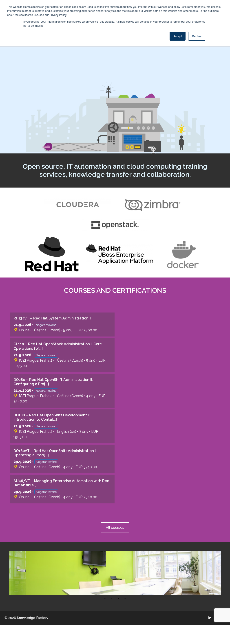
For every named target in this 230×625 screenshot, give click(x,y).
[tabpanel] (115, 573)
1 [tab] (105, 598)
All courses (115, 527)
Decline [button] (196, 36)
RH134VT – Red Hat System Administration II (52, 318)
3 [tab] (118, 598)
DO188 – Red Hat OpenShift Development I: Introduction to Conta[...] (51, 417)
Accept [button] (177, 36)
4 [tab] (125, 598)
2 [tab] (111, 598)
